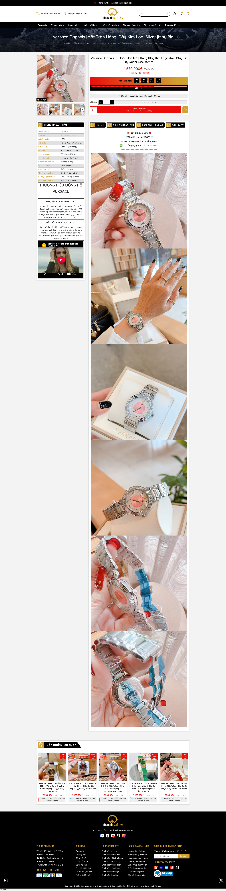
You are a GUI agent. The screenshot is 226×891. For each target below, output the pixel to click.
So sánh (3, 890)
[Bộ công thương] (172, 873)
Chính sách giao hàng (111, 861)
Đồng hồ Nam (90, 25)
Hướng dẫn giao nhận (137, 854)
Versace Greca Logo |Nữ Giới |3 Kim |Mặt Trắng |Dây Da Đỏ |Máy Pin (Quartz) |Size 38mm (174, 786)
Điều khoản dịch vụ (136, 871)
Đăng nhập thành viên (137, 865)
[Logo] (113, 14)
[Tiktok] (118, 836)
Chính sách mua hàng (111, 851)
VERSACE (64, 132)
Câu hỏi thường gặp (136, 875)
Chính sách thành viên (111, 868)
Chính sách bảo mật (110, 871)
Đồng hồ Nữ (73, 25)
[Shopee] (156, 867)
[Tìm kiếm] (167, 13)
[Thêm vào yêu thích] (185, 109)
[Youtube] (113, 836)
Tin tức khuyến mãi (152, 25)
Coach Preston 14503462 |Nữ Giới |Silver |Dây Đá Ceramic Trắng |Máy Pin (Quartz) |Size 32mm (27, 883)
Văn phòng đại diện (77, 13)
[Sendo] (172, 867)
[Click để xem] (61, 78)
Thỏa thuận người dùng (138, 868)
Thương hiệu (57, 25)
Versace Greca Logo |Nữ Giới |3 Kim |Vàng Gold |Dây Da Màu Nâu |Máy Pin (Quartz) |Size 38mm (52, 787)
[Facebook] (107, 836)
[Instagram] (124, 836)
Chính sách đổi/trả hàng (112, 858)
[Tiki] (166, 867)
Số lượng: (93, 102)
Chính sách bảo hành (111, 854)
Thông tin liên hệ (172, 25)
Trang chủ (42, 25)
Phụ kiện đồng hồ (131, 25)
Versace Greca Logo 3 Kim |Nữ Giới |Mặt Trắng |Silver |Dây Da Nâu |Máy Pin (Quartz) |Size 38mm (113, 787)
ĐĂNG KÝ (183, 856)
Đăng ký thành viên (136, 861)
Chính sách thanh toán (111, 865)
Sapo (158, 886)
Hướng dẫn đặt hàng (137, 851)
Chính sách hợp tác (110, 875)
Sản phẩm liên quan (62, 745)
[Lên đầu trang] (221, 874)
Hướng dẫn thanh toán (138, 858)
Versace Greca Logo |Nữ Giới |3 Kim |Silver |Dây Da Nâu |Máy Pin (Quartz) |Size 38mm (82, 786)
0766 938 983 (55, 13)
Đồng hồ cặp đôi (110, 25)
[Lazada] (161, 867)
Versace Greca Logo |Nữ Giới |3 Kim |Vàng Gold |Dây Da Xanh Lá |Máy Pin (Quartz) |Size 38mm (143, 787)
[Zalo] (102, 836)
